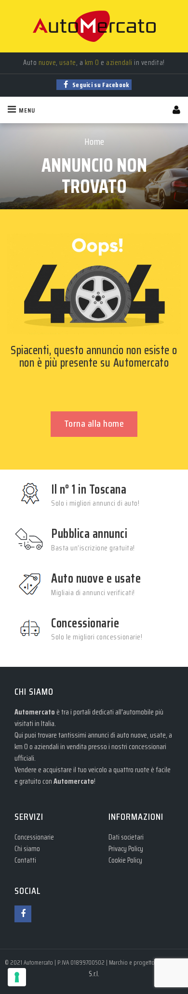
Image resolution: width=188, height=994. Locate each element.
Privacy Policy (125, 848)
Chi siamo (27, 848)
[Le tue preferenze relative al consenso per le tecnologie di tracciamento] (17, 977)
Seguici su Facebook (100, 84)
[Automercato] (94, 26)
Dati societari (126, 837)
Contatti (25, 860)
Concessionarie (34, 837)
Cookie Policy (125, 860)
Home (94, 141)
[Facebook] (22, 913)
